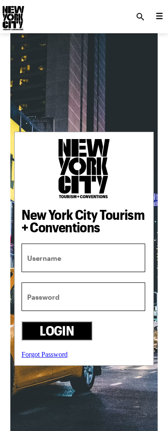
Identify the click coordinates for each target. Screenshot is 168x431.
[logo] (12, 14)
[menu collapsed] (159, 17)
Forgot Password (45, 354)
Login (57, 330)
